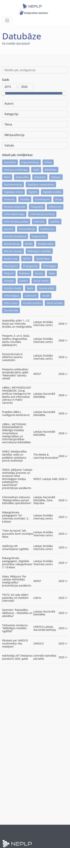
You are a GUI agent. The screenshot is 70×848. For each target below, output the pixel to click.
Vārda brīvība (54, 303)
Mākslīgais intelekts (39, 251)
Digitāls (32, 192)
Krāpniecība (39, 236)
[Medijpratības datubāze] (33, 5)
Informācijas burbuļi (42, 214)
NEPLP (27, 258)
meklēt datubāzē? (18, 44)
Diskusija (9, 199)
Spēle (30, 288)
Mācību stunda (13, 251)
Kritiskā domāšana (15, 236)
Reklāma (24, 273)
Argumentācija (30, 162)
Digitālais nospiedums (40, 184)
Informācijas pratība (16, 221)
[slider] (3, 93)
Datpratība (22, 177)
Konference (47, 229)
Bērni (7, 177)
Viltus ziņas (11, 303)
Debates (56, 177)
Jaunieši (8, 229)
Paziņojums (11, 266)
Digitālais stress (13, 192)
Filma (58, 199)
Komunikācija (27, 229)
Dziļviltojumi (42, 199)
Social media (41, 280)
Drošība (24, 199)
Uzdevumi (31, 295)
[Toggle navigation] (7, 20)
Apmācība (10, 162)
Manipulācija (12, 243)
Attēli (36, 169)
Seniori (39, 273)
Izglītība (55, 221)
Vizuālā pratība (32, 303)
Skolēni (23, 280)
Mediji (28, 243)
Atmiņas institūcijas (16, 169)
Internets (39, 221)
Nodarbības (43, 258)
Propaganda (30, 266)
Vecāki (46, 295)
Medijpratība (45, 243)
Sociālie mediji (12, 288)
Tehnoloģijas (11, 295)
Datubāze (40, 177)
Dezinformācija (13, 184)
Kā (4, 44)
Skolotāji (9, 280)
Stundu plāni (46, 288)
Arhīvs (48, 162)
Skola (52, 273)
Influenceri (55, 206)
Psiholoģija (49, 266)
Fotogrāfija (37, 206)
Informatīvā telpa (14, 214)
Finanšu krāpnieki (14, 206)
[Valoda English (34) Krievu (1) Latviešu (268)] (35, 145)
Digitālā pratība (52, 192)
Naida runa (11, 258)
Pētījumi (9, 273)
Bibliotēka (51, 169)
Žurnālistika (11, 310)
